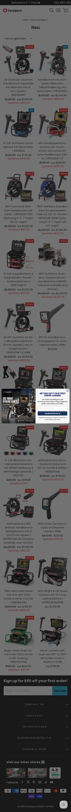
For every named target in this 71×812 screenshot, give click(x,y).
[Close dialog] (67, 390)
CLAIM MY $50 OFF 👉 (52, 413)
